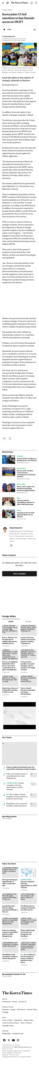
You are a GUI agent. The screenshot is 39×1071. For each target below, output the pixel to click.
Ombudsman (18, 1020)
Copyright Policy (8, 1026)
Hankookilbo (6, 1033)
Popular (28, 621)
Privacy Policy (28, 1020)
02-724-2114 (9, 1049)
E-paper (13, 1009)
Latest (10, 621)
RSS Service (21, 1009)
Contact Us (22, 1002)
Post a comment (19, 574)
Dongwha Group (17, 1033)
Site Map (5, 1012)
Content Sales (32, 1009)
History (14, 1002)
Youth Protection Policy (10, 1023)
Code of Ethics (7, 1020)
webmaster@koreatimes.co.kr (23, 1047)
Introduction (6, 1002)
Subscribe (5, 1009)
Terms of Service (26, 1023)
